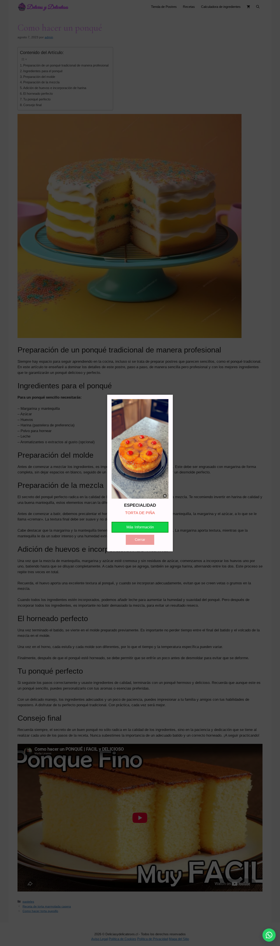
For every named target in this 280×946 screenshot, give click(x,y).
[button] (269, 935)
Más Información (140, 527)
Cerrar (140, 540)
